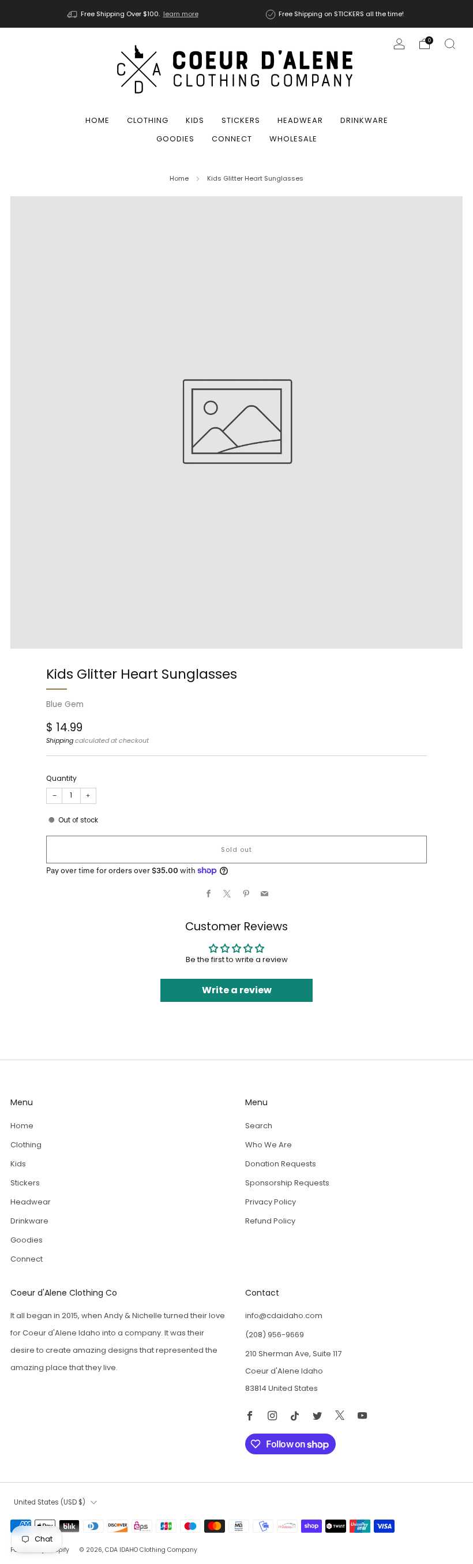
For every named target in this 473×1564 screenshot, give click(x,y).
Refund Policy (270, 1220)
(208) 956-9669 (274, 1334)
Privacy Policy (270, 1201)
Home (97, 120)
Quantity (61, 778)
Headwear (300, 120)
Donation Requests (280, 1163)
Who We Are (268, 1144)
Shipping (59, 740)
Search (258, 1125)
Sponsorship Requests (287, 1182)
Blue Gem (65, 704)
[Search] (450, 44)
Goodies (175, 138)
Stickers (241, 120)
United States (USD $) (49, 1502)
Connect (232, 138)
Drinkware (364, 120)
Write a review (237, 990)
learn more (180, 13)
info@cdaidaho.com (283, 1315)
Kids (195, 120)
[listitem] (134, 14)
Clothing (147, 120)
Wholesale (293, 138)
